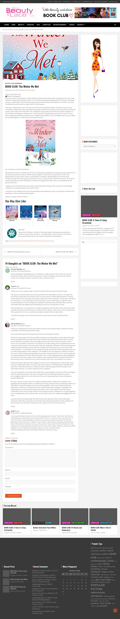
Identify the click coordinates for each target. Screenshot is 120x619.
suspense (95, 603)
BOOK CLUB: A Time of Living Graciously (94, 221)
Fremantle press (109, 566)
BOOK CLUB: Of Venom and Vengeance (72, 528)
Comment (9, 447)
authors (105, 554)
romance (96, 595)
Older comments (11, 267)
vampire (93, 606)
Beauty (21, 25)
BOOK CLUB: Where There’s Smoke (101, 528)
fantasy (94, 566)
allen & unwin (96, 548)
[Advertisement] (99, 121)
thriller (108, 603)
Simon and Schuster (104, 601)
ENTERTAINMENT (59, 25)
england (99, 564)
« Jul (62, 594)
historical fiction (104, 574)
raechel (22, 90)
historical (95, 574)
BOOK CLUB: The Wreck (64, 252)
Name (8, 470)
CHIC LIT (108, 558)
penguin (107, 582)
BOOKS (80, 25)
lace (45, 530)
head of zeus (38, 241)
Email (7, 478)
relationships (98, 592)
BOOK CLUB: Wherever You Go (19, 252)
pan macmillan (103, 579)
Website (8, 486)
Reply (13, 281)
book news (100, 558)
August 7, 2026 (38, 530)
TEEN (102, 603)
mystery (107, 577)
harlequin (96, 571)
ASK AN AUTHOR (39, 523)
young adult (102, 606)
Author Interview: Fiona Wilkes (44, 527)
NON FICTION (96, 215)
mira (101, 577)
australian (95, 551)
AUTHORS (48, 523)
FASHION (30, 25)
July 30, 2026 (66, 532)
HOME (50, 1)
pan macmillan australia (103, 581)
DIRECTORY (57, 1)
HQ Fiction (113, 574)
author (103, 550)
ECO (38, 25)
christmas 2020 (28, 241)
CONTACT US (76, 1)
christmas (19, 241)
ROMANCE (18, 83)
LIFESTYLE (47, 25)
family (106, 564)
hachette (104, 569)
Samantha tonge (48, 241)
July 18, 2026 (95, 532)
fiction (100, 566)
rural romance (108, 596)
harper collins (108, 572)
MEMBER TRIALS (88, 1)
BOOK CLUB (113, 1)
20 (74, 586)
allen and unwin (107, 548)
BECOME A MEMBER (101, 1)
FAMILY (72, 25)
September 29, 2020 (12, 90)
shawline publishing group (100, 599)
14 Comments (30, 90)
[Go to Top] (115, 610)
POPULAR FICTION (106, 523)
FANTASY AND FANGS (78, 523)
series (92, 599)
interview (94, 577)
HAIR (13, 25)
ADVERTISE (66, 1)
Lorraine (96, 225)
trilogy (113, 603)
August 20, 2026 (87, 225)
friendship (95, 569)
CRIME (110, 561)
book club (12, 241)
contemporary (98, 560)
